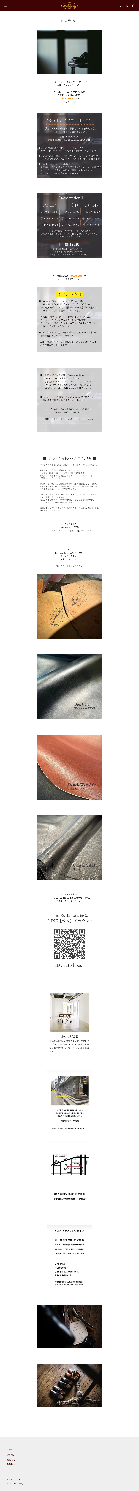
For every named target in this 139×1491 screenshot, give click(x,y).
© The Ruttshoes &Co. (14, 1480)
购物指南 (11, 1460)
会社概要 (11, 1455)
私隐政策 (11, 1464)
